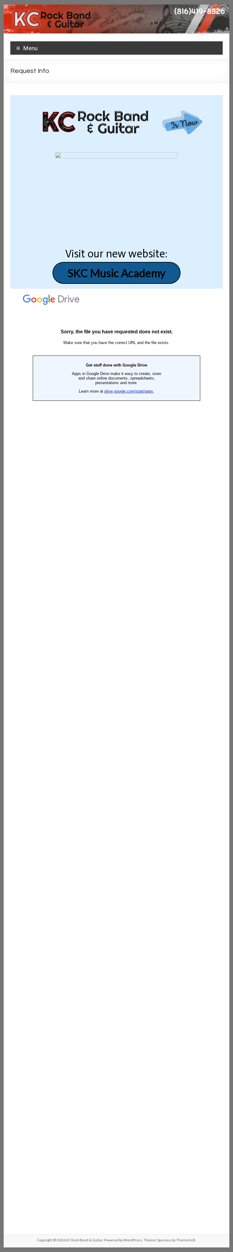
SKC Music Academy (116, 273)
